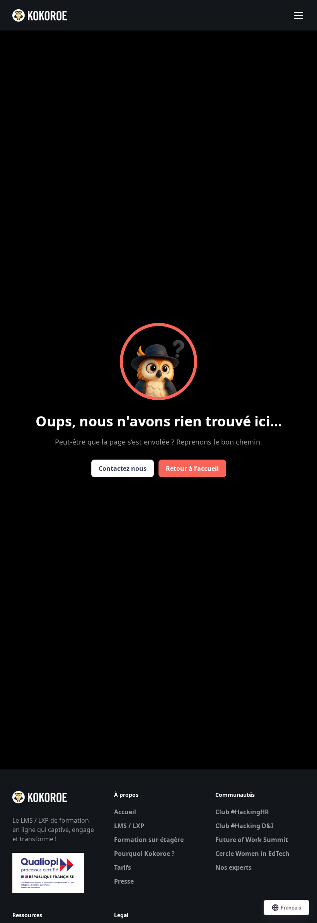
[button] (297, 15)
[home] (39, 15)
